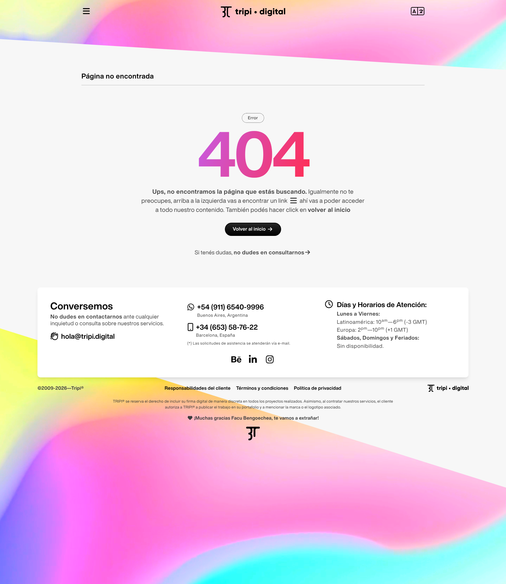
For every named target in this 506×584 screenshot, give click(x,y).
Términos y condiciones (262, 388)
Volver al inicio (249, 229)
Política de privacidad (317, 388)
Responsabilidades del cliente (197, 388)
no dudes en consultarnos (269, 252)
